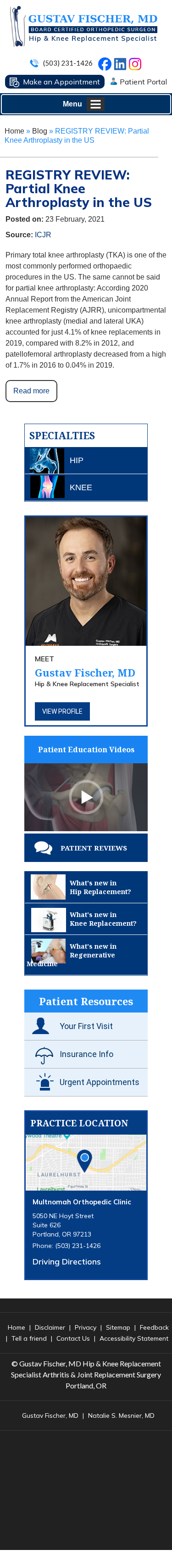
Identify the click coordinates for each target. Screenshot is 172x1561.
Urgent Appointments (99, 1082)
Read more (31, 391)
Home (14, 131)
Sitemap (118, 1327)
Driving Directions (67, 1261)
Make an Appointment (61, 81)
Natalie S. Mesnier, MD (121, 1415)
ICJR (43, 235)
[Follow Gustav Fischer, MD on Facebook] (106, 66)
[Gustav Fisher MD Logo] (83, 26)
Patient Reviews (94, 847)
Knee (81, 487)
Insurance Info (86, 1054)
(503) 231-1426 (68, 63)
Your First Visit (86, 1026)
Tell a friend (29, 1338)
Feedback (154, 1327)
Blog (39, 131)
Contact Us (73, 1338)
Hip (76, 460)
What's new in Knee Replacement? (103, 919)
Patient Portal (143, 81)
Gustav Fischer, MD (85, 666)
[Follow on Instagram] (136, 66)
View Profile (62, 711)
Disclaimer (50, 1327)
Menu (72, 104)
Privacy (85, 1327)
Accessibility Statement (134, 1338)
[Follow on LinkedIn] (119, 62)
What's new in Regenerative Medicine (72, 955)
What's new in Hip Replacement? (100, 887)
